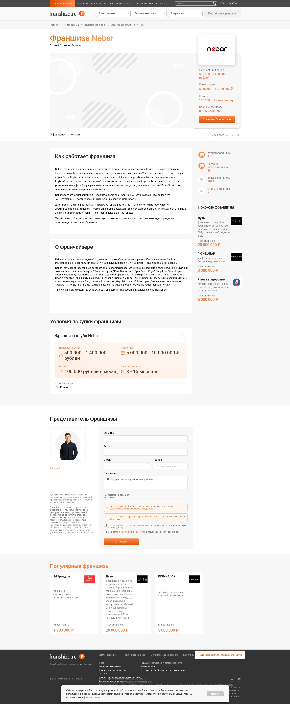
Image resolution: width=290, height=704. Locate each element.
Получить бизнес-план (217, 119)
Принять (215, 693)
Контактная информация (110, 681)
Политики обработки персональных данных (131, 508)
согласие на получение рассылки (129, 531)
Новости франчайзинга (133, 654)
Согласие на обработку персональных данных (163, 670)
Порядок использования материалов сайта (161, 662)
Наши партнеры (148, 666)
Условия (76, 134)
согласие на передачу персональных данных (137, 516)
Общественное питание (95, 25)
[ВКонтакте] (227, 135)
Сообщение (110, 473)
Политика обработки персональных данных (119, 677)
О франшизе (58, 134)
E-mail (107, 459)
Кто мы (163, 3)
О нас (101, 662)
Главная (54, 25)
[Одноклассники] (233, 135)
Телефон (158, 459)
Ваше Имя (109, 432)
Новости (153, 3)
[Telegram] (238, 135)
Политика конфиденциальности (114, 670)
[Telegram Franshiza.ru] (238, 679)
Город (107, 446)
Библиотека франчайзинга (164, 654)
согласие (119, 506)
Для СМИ (103, 673)
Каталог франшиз (62, 3)
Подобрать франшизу (222, 13)
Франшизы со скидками (89, 3)
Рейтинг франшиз (113, 3)
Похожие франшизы (216, 207)
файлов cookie (92, 697)
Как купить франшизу (135, 3)
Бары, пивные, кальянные (123, 25)
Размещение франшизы (110, 666)
